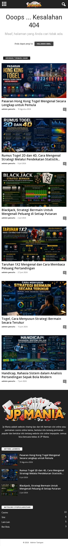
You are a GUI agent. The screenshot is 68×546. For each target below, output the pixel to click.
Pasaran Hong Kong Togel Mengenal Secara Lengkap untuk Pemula (34, 103)
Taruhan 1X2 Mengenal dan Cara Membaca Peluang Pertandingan (33, 266)
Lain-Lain (6, 522)
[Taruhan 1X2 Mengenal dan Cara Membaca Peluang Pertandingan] (34, 243)
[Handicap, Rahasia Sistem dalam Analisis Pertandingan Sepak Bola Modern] (34, 352)
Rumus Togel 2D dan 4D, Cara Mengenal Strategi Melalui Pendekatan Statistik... (31, 157)
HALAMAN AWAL (44, 44)
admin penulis (8, 109)
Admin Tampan (36, 542)
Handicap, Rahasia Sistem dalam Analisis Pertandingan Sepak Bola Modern (32, 375)
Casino (5, 512)
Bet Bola (5, 527)
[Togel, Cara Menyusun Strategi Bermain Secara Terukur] (34, 298)
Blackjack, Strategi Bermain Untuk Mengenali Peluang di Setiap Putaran (29, 212)
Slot (3, 517)
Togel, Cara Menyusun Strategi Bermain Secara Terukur (31, 321)
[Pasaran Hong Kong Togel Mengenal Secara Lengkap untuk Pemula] (34, 80)
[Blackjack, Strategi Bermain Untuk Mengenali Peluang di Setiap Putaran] (34, 189)
